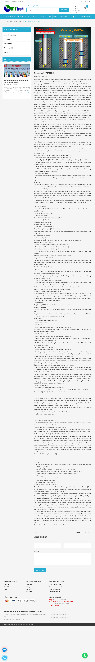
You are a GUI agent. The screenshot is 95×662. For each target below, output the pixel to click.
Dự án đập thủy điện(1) (10, 35)
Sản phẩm (7, 587)
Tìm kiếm (29, 584)
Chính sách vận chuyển (56, 587)
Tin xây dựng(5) (8, 43)
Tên (35, 541)
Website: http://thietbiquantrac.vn (58, 617)
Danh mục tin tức (12, 29)
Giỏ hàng (29, 591)
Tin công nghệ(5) (8, 48)
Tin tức (7, 59)
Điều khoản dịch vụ (54, 591)
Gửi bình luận (40, 570)
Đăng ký (28, 589)
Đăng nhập (74, 10)
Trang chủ (7, 584)
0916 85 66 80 (20, 619)
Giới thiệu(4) (7, 39)
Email (66, 541)
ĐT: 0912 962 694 (9, 619)
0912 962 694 (85, 17)
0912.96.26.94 (68, 602)
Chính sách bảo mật (55, 584)
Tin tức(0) (6, 52)
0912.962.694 (55, 605)
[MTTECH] (14, 7)
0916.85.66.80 (58, 602)
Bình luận (37, 551)
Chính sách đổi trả (54, 589)
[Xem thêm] (4, 92)
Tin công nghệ (17, 21)
